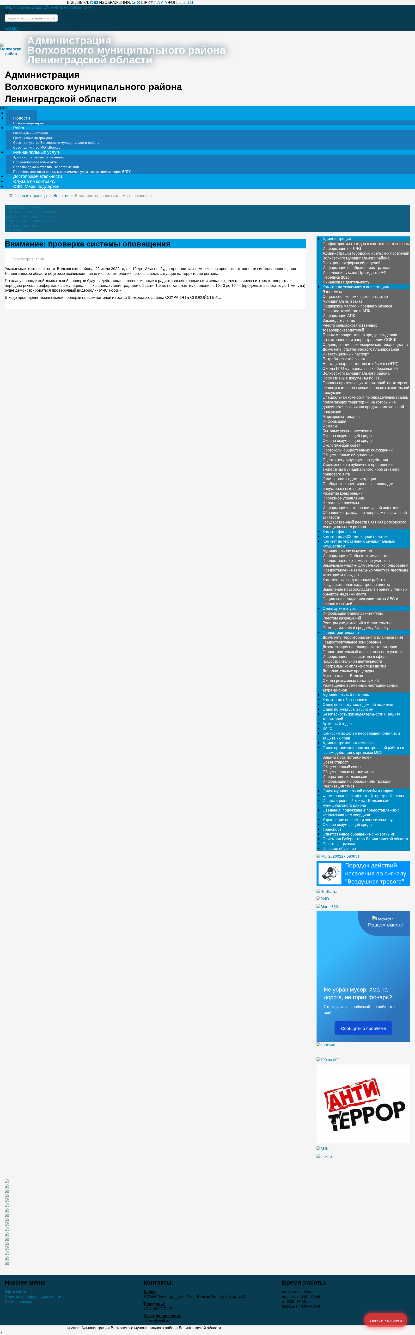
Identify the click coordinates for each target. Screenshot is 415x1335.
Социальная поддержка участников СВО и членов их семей (360, 601)
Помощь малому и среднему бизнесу (356, 627)
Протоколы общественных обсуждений (358, 450)
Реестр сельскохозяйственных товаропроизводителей (350, 327)
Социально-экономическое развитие (355, 296)
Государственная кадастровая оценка (356, 584)
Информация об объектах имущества (356, 555)
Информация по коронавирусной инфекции (362, 507)
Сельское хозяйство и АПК (346, 310)
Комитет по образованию (345, 699)
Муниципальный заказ (342, 301)
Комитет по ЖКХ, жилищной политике (356, 536)
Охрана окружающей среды (347, 435)
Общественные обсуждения (348, 454)
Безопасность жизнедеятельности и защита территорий (361, 716)
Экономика (332, 291)
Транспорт (332, 829)
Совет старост (335, 762)
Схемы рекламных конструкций (351, 680)
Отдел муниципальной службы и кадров (358, 791)
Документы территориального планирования (363, 637)
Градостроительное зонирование (352, 642)
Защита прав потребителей (347, 757)
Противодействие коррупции (30, 212)
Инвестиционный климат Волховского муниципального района (357, 803)
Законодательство (339, 320)
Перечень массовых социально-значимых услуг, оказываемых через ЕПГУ (72, 171)
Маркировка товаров (341, 416)
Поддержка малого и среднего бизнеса (357, 306)
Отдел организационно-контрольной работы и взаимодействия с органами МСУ (363, 750)
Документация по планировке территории (360, 646)
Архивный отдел (337, 723)
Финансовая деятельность (346, 282)
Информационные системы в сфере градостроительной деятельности (355, 659)
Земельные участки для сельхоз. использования (366, 565)
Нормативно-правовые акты (30, 220)
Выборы (16, 230)
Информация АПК (339, 315)
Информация (334, 421)
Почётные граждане (341, 843)
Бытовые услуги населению (347, 430)
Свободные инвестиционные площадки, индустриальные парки (358, 486)
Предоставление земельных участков (356, 560)
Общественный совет (342, 767)
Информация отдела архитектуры (353, 613)
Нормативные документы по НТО (352, 378)
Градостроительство (341, 632)
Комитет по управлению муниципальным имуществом (359, 543)
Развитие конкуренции (343, 493)
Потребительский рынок (344, 358)
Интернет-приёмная (23, 225)
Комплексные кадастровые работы (354, 579)
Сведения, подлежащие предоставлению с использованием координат (361, 812)
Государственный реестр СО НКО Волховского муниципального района (364, 524)
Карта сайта (15, 1291)
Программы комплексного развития (354, 666)
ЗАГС (327, 728)
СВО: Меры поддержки (36, 186)
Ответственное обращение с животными (359, 834)
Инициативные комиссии (345, 776)
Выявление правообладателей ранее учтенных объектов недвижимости (365, 591)
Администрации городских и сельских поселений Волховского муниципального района (366, 255)
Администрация (337, 238)
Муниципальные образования (33, 216)
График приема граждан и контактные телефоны (366, 243)
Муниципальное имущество (347, 550)
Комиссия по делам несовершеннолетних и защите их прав (361, 735)
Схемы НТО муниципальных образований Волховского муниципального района (360, 371)
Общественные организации (348, 771)
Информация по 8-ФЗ (24, 207)
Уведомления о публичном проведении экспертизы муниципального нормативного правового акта (361, 469)
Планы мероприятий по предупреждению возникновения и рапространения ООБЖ (360, 337)
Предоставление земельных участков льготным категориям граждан (365, 572)
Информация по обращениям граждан (357, 267)
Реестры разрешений (342, 618)
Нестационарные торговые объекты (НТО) (360, 363)
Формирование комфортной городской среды (363, 795)
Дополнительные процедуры (348, 671)
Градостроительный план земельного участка (363, 651)
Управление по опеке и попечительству (358, 819)
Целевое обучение (339, 848)
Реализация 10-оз (338, 786)
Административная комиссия (349, 743)
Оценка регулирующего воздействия (355, 459)
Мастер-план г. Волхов (343, 675)
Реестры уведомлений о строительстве (358, 622)
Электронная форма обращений (351, 262)
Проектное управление (343, 498)
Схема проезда (18, 1301)
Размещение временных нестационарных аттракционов (360, 687)
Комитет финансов (339, 531)
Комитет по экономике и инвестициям (356, 286)
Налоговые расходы (341, 502)
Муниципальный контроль (346, 695)
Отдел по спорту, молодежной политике (358, 704)
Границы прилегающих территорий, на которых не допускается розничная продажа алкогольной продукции (366, 387)
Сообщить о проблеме (363, 1028)
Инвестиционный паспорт (346, 354)
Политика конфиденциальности (33, 1296)
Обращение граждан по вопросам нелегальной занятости (365, 515)
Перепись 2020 (336, 277)
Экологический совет (341, 445)
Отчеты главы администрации (349, 478)
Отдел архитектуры (340, 608)
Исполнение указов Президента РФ (354, 272)
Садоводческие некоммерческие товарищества (365, 344)
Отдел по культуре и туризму (348, 709)
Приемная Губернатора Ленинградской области (365, 839)
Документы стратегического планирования (361, 349)
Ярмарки (330, 426)
